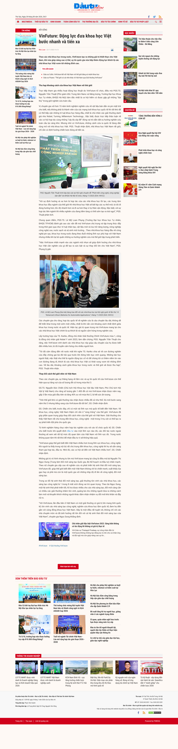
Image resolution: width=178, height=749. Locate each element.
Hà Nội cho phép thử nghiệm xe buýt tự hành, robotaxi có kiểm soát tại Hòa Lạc (25, 140)
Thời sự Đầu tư (41, 22)
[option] (26, 673)
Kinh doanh (56, 22)
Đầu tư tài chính (108, 22)
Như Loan (42, 50)
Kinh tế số (123, 22)
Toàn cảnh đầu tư (71, 22)
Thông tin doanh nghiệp (28, 656)
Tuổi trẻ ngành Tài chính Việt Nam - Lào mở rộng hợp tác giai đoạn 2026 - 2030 (25, 129)
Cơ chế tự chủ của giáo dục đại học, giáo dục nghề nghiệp (105, 639)
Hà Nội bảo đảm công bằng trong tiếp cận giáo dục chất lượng (25, 151)
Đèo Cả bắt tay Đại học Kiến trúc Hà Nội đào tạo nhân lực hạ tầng (25, 51)
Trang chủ (18, 721)
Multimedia (27, 22)
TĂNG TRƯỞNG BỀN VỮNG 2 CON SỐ (150, 117)
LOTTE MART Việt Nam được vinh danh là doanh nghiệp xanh (50, 680)
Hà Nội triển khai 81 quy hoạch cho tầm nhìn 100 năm (150, 91)
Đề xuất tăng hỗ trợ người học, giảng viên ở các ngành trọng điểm (105, 612)
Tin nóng (26, 30)
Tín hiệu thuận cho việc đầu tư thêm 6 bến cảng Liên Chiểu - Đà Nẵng (150, 41)
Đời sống (43, 30)
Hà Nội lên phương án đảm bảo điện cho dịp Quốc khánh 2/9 (105, 604)
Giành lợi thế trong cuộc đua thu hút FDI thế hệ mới (150, 74)
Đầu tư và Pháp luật (139, 22)
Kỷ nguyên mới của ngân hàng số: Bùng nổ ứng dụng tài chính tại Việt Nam (126, 680)
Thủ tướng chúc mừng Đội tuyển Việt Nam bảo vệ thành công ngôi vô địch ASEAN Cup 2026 (69, 608)
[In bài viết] (112, 50)
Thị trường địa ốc (90, 22)
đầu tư (70, 431)
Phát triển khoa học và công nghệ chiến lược (150, 151)
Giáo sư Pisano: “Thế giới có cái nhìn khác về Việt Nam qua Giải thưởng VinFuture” (72, 78)
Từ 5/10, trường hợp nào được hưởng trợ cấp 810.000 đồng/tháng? (24, 104)
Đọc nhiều (129, 33)
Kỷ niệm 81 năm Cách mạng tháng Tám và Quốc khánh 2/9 (150, 187)
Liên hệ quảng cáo (41, 721)
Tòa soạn (29, 721)
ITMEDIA (157, 721)
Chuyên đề (130, 110)
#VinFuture (43, 546)
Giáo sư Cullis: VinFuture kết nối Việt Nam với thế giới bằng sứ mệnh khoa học (71, 74)
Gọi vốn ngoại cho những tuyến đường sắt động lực (149, 57)
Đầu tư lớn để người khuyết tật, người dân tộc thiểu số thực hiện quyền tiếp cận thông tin (103, 630)
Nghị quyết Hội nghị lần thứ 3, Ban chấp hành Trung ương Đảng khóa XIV (150, 170)
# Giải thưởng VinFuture (58, 546)
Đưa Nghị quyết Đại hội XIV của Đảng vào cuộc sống (150, 134)
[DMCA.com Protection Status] (154, 713)
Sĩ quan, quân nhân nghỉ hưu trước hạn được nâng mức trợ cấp (104, 620)
